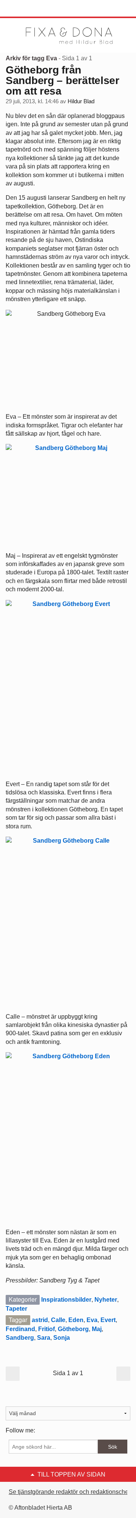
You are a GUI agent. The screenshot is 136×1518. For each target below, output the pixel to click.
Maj (97, 1329)
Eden (75, 1320)
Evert (108, 1320)
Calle (58, 1320)
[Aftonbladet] (34, 9)
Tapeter (16, 1308)
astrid (40, 1320)
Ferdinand (20, 1329)
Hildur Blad (81, 101)
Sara (43, 1337)
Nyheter (105, 1299)
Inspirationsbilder (66, 1299)
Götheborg (73, 1329)
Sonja (61, 1337)
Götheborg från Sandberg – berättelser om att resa (62, 80)
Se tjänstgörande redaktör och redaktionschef (69, 1492)
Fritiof (46, 1329)
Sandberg (20, 1337)
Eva (92, 1320)
